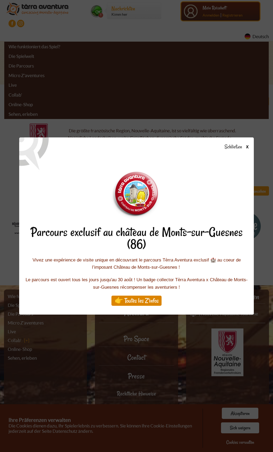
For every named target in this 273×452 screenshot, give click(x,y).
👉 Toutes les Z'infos (137, 300)
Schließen (236, 147)
